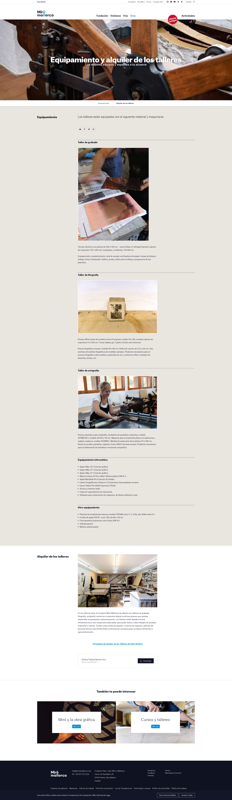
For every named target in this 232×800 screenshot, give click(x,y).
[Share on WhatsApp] (93, 129)
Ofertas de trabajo (86, 788)
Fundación (102, 15)
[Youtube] (174, 2)
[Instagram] (167, 2)
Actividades (188, 15)
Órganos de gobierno (59, 788)
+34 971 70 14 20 (82, 774)
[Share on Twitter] (89, 129)
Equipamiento (103, 103)
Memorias (73, 788)
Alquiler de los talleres (125, 103)
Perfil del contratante (104, 788)
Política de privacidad (161, 788)
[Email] (80, 129)
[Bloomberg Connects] (181, 2)
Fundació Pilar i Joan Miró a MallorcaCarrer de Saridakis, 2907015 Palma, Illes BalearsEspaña (110, 776)
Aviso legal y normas (142, 788)
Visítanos (115, 15)
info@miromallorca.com (81, 771)
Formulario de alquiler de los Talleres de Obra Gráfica (118, 644)
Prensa (148, 2)
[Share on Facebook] (84, 129)
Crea (132, 15)
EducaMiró (141, 2)
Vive (125, 15)
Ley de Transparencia (123, 788)
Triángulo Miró (158, 2)
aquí (108, 795)
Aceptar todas (187, 795)
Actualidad (131, 2)
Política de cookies (179, 788)
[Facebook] (171, 2)
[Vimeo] (178, 2)
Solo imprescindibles (167, 795)
